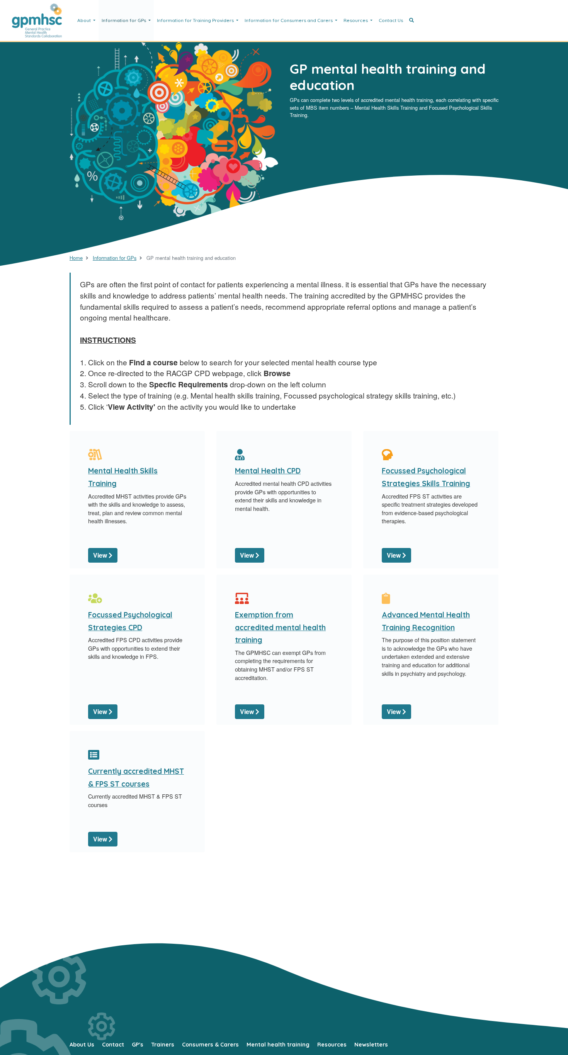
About (84, 20)
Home (76, 257)
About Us (82, 1044)
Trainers (162, 1044)
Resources (356, 20)
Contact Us (391, 20)
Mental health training (278, 1044)
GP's (137, 1044)
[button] (411, 20)
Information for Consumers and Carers (289, 20)
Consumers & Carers (210, 1044)
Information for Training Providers (196, 20)
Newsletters (371, 1044)
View (101, 555)
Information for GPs (124, 20)
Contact (113, 1044)
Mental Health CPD (268, 470)
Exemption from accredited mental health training (280, 627)
